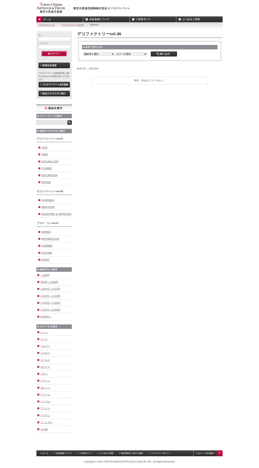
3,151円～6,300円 (50, 309)
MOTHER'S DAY (50, 239)
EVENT (45, 259)
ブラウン (45, 415)
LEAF (44, 147)
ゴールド (45, 360)
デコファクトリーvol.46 (73, 25)
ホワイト (45, 367)
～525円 (45, 275)
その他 (44, 429)
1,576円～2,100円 (50, 296)
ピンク (44, 339)
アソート (45, 408)
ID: (39, 35)
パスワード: (43, 43)
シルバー (45, 346)
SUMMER (46, 245)
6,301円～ (46, 316)
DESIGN (46, 182)
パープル (45, 401)
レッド (44, 332)
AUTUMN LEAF (50, 161)
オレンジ (45, 387)
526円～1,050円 (49, 282)
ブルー (44, 373)
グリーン (45, 380)
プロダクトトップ (47, 25)
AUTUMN (46, 253)
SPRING (46, 232)
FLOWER (46, 168)
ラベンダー (46, 422)
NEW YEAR (47, 207)
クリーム (45, 394)
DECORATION (49, 175)
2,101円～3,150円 (50, 303)
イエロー (45, 353)
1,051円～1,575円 (50, 289)
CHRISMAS (47, 200)
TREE (44, 154)
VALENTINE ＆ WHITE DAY (56, 214)
